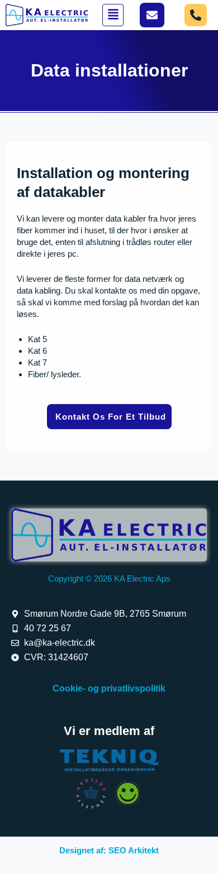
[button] (113, 15)
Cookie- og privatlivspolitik (109, 688)
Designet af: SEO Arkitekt (109, 850)
